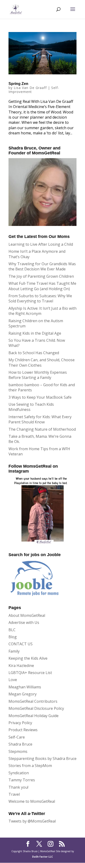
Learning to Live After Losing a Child (40, 244)
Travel (14, 794)
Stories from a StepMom (30, 765)
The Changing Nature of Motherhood (42, 429)
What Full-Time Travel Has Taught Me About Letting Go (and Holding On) (42, 286)
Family (14, 651)
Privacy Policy (20, 722)
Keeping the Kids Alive (27, 658)
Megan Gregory (22, 694)
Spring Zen (18, 84)
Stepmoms (17, 751)
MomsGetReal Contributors (32, 701)
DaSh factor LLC (42, 856)
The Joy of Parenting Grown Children (41, 276)
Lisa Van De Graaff (30, 87)
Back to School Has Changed (33, 352)
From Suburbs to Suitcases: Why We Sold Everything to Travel (40, 298)
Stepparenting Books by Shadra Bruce (42, 758)
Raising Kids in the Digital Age (34, 333)
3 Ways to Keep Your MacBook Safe (40, 397)
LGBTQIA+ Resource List (30, 672)
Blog (12, 636)
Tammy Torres (21, 780)
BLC (12, 629)
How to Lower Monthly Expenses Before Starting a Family (37, 375)
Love (12, 679)
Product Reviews (23, 729)
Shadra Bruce (20, 744)
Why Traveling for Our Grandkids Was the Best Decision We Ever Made (42, 266)
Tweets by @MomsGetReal (32, 821)
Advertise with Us (23, 622)
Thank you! (18, 787)
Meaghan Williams (24, 687)
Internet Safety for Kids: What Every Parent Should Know (40, 419)
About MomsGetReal (26, 615)
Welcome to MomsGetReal (31, 801)
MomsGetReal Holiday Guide (33, 715)
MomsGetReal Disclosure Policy (36, 708)
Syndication (18, 772)
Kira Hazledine (21, 665)
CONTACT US (20, 643)
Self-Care (16, 737)
